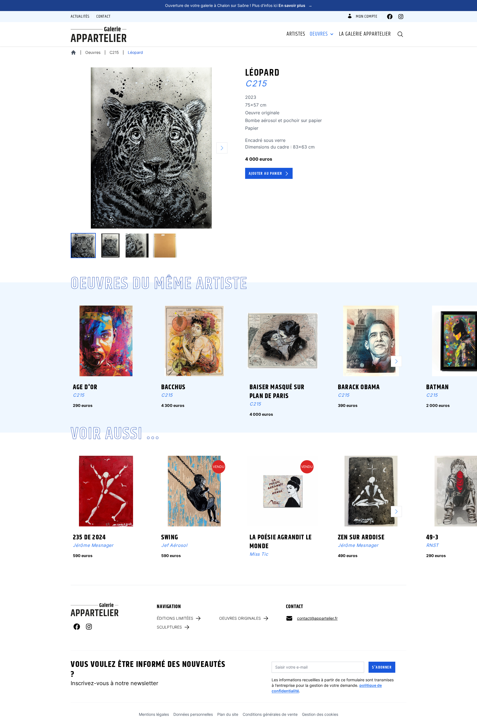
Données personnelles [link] (193, 714)
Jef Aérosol (174, 545)
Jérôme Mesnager (93, 545)
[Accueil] (73, 52)
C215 (114, 52)
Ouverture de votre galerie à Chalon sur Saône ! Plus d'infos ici (238, 5)
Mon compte (366, 16)
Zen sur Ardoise (361, 537)
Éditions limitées (175, 618)
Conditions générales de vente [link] (270, 714)
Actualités (80, 16)
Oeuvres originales (240, 618)
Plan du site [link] (227, 714)
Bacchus (173, 387)
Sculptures (169, 627)
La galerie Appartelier (365, 34)
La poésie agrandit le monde (281, 541)
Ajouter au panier (265, 174)
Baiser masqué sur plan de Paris (277, 391)
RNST (432, 545)
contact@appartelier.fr (317, 618)
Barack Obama (359, 387)
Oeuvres (319, 34)
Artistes (296, 34)
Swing (169, 537)
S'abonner (382, 667)
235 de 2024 (89, 537)
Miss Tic (259, 554)
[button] (224, 148)
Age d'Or (85, 387)
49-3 (432, 537)
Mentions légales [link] (154, 714)
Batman (437, 387)
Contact (103, 16)
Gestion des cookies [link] (320, 714)
